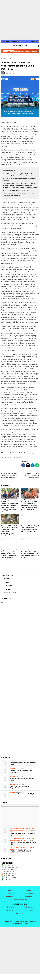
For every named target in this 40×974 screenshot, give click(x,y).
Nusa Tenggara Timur (28, 828)
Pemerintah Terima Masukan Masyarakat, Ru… (20, 787)
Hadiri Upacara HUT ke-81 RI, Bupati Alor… (22, 834)
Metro (19, 828)
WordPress (11, 910)
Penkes (12, 830)
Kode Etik (10, 894)
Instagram (30, 910)
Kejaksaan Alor (9, 586)
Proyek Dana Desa (10, 593)
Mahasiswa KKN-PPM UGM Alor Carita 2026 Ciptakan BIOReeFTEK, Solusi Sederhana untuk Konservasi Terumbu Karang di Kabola (19, 193)
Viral (27, 830)
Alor (11, 828)
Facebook (11, 907)
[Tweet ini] (28, 465)
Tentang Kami (10, 897)
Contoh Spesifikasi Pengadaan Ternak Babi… (23, 843)
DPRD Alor (7, 589)
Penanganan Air (6, 457)
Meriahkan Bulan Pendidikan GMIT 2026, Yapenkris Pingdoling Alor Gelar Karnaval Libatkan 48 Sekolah (30, 553)
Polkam (16, 830)
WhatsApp (30, 907)
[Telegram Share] (32, 465)
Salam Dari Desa (18, 840)
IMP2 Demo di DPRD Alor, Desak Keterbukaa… (20, 852)
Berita (15, 828)
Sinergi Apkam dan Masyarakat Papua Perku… (23, 763)
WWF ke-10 (17, 457)
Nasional (12, 761)
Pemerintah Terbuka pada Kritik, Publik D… (23, 795)
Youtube (21, 913)
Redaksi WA (10, 891)
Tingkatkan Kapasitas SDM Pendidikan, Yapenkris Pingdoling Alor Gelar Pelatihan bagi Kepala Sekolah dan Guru (10, 553)
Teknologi (22, 830)
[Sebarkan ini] (23, 465)
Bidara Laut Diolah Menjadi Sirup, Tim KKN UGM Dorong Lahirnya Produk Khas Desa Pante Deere (30, 528)
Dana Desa (7, 579)
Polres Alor (8, 582)
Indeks (29, 891)
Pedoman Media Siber (20, 900)
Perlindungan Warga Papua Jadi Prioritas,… (21, 771)
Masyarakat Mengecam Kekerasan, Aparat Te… (22, 779)
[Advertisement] (20, 20)
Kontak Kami (29, 897)
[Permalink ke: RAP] (3, 73)
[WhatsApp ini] (37, 465)
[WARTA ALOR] (19, 46)
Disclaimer (29, 894)
